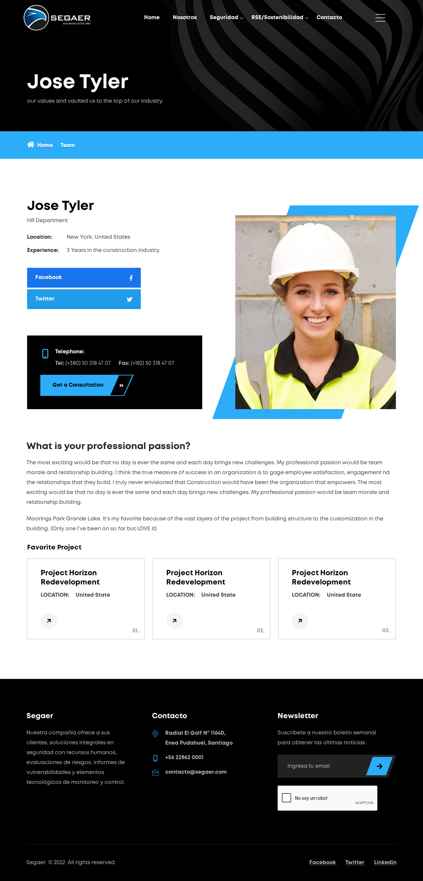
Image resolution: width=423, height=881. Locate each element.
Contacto (329, 17)
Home (152, 17)
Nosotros (185, 17)
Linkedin (385, 862)
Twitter (355, 862)
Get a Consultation (78, 385)
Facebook (323, 862)
